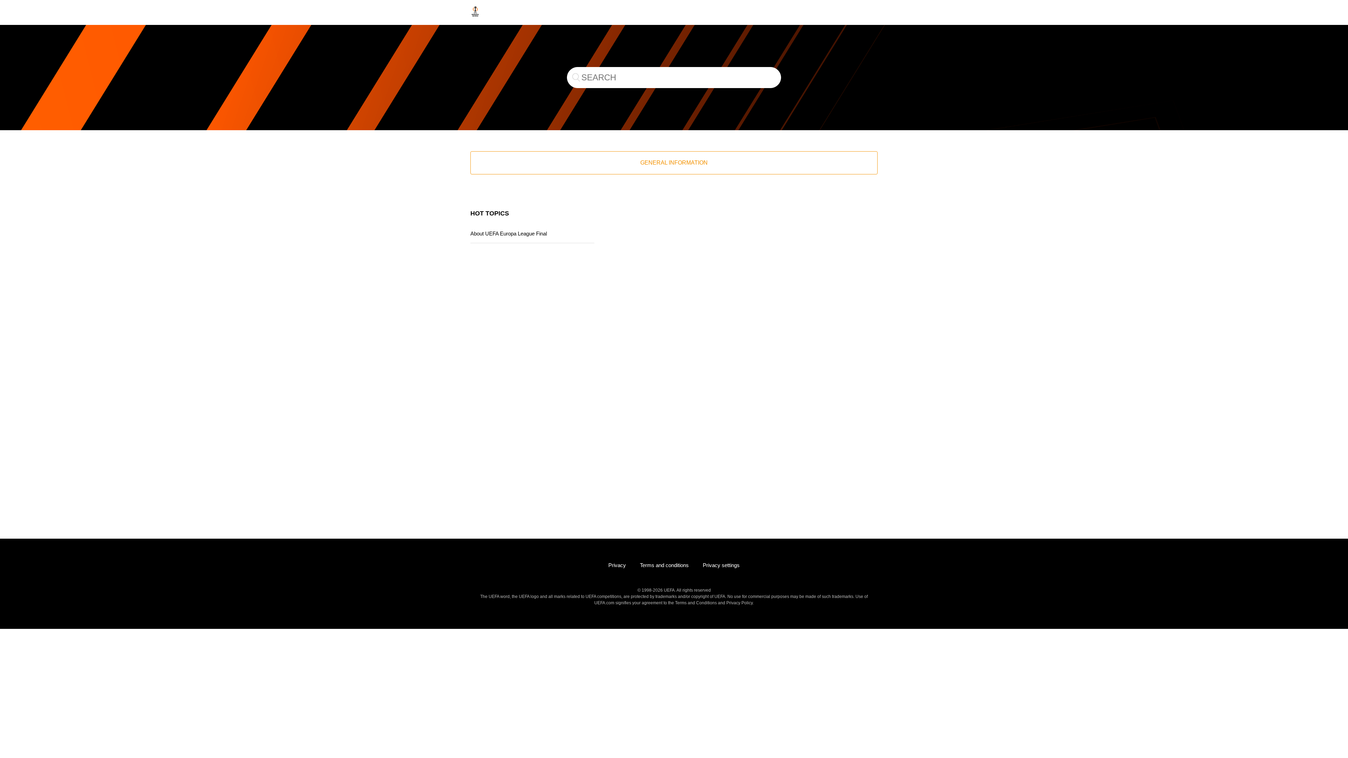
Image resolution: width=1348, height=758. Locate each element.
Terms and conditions (664, 565)
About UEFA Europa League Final (508, 234)
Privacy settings (721, 565)
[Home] (475, 16)
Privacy (617, 565)
